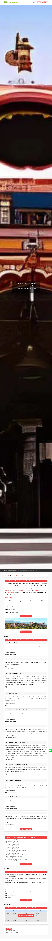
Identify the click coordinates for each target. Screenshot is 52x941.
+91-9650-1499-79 (11, 931)
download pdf (26, 290)
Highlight (7, 575)
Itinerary (12, 575)
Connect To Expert (26, 616)
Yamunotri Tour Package (12, 570)
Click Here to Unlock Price (26, 915)
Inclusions (17, 575)
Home (6, 570)
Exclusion (23, 575)
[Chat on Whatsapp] (50, 750)
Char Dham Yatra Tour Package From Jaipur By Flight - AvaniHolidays (10, 2)
